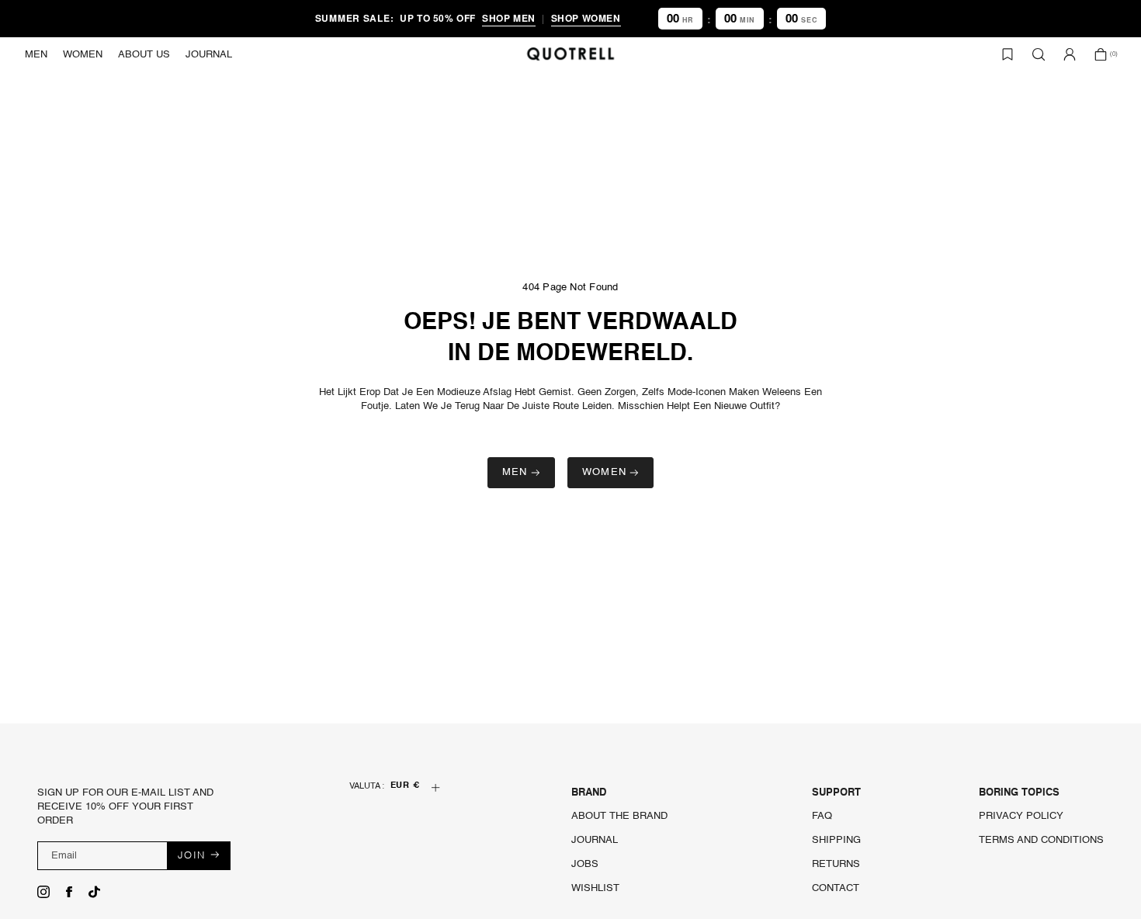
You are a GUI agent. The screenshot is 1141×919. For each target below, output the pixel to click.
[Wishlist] (1007, 54)
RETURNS (836, 864)
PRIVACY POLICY (1021, 816)
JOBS (584, 864)
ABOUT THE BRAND (619, 816)
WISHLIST (595, 888)
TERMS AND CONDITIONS (1041, 840)
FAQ (822, 816)
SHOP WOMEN (586, 18)
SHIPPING (836, 840)
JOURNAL (594, 840)
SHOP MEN (509, 18)
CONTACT (835, 888)
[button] (36, 54)
